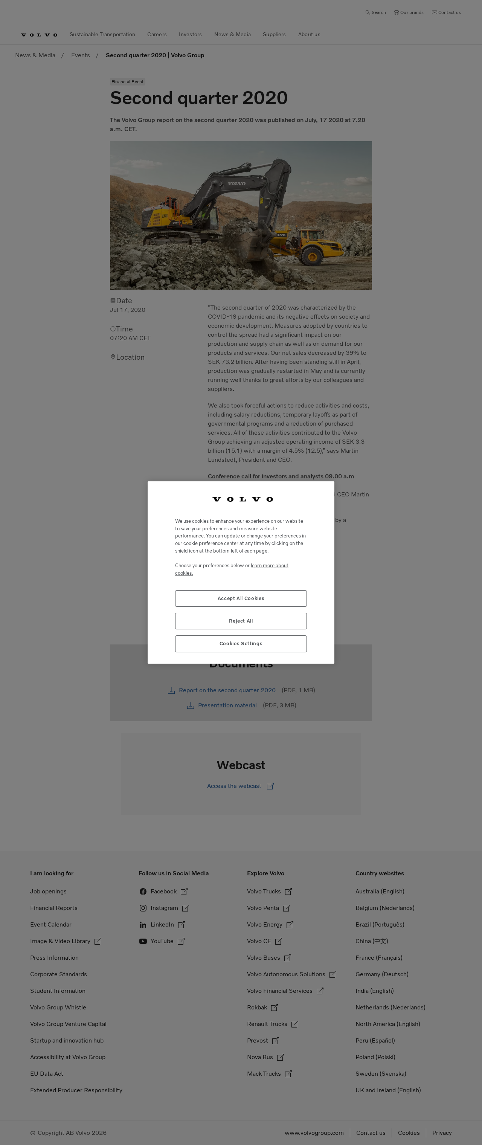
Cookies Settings (241, 643)
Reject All (241, 621)
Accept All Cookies (241, 598)
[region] (241, 572)
